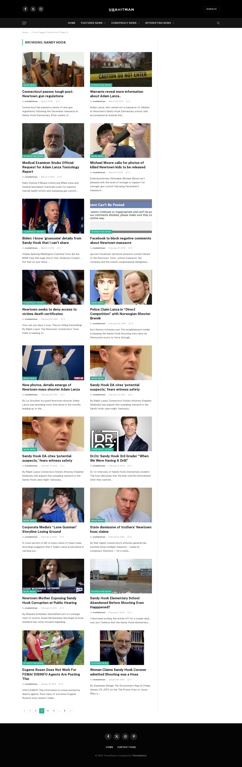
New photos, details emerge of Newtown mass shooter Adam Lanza (51, 387)
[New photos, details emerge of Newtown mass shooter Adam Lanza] (53, 362)
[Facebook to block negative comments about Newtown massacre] (121, 216)
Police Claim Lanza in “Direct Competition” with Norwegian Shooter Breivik (120, 313)
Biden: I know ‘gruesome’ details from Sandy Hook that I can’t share (51, 240)
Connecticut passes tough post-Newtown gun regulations (47, 94)
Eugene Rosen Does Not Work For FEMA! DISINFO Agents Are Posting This (51, 674)
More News (30, 85)
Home (71, 23)
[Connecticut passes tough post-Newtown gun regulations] (53, 69)
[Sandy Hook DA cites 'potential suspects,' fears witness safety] (53, 434)
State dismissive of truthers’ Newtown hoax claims (120, 529)
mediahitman (31, 101)
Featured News (99, 663)
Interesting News (158, 23)
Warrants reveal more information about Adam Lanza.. (116, 94)
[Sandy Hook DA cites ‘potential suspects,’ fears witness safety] (121, 362)
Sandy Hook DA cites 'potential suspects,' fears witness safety (47, 458)
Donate (211, 9)
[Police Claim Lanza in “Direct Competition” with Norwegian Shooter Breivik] (121, 287)
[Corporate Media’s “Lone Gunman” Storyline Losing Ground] (53, 505)
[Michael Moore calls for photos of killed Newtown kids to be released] (121, 140)
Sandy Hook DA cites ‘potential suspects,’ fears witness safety (115, 387)
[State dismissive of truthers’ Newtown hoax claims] (121, 505)
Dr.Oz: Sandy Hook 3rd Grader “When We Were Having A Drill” (119, 458)
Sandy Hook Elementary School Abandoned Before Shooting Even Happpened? (117, 602)
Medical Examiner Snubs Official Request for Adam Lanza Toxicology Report (50, 167)
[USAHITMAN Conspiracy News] (121, 9)
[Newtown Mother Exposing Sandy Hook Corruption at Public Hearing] (53, 576)
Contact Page (126, 747)
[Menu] (24, 23)
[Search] (218, 23)
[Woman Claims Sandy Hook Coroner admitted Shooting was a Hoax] (121, 647)
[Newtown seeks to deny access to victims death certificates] (53, 287)
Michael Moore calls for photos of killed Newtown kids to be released (117, 165)
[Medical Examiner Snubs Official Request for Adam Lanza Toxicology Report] (53, 140)
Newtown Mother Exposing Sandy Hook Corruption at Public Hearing (49, 600)
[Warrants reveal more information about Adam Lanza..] (121, 69)
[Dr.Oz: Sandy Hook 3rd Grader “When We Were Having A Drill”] (121, 434)
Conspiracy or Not (34, 232)
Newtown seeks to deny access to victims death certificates (49, 311)
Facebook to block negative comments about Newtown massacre (120, 240)
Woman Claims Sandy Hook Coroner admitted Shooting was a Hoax (118, 672)
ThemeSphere (139, 755)
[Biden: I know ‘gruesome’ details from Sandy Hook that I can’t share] (53, 216)
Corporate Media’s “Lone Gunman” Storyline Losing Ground (49, 529)
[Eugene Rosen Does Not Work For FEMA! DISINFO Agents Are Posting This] (53, 647)
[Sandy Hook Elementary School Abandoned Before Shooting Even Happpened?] (121, 576)
